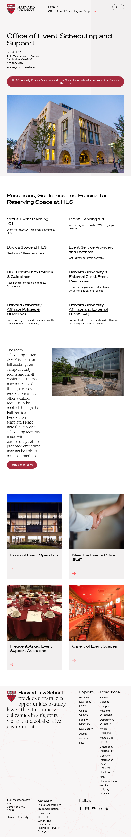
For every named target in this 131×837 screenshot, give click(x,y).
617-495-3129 (15, 63)
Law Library (86, 728)
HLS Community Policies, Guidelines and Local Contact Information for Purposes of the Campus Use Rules (65, 81)
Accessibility (45, 800)
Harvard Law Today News (85, 701)
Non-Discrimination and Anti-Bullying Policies (108, 785)
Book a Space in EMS (22, 465)
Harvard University (17, 817)
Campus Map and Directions (106, 710)
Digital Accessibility (49, 804)
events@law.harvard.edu (21, 67)
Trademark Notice (48, 808)
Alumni (83, 733)
